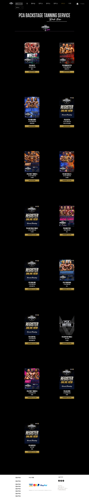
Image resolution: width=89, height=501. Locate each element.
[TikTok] (59, 481)
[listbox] (19, 7)
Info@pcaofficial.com (62, 489)
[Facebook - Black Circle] (61, 481)
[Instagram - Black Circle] (63, 481)
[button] (77, 3)
